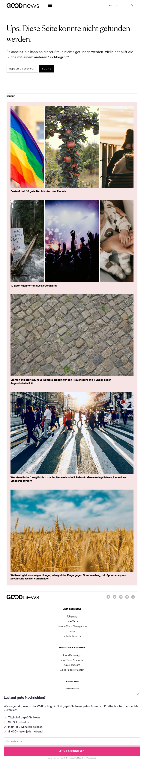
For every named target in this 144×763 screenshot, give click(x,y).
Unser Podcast (72, 665)
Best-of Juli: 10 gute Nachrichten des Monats (38, 191)
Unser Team (72, 621)
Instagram (121, 598)
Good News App (72, 655)
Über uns (72, 616)
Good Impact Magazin (72, 669)
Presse (72, 631)
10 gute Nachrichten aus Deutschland (33, 285)
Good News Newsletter (72, 660)
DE (110, 5)
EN (117, 5)
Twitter (114, 598)
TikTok (133, 598)
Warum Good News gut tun (72, 626)
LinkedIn (127, 598)
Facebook (108, 598)
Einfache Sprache (72, 636)
